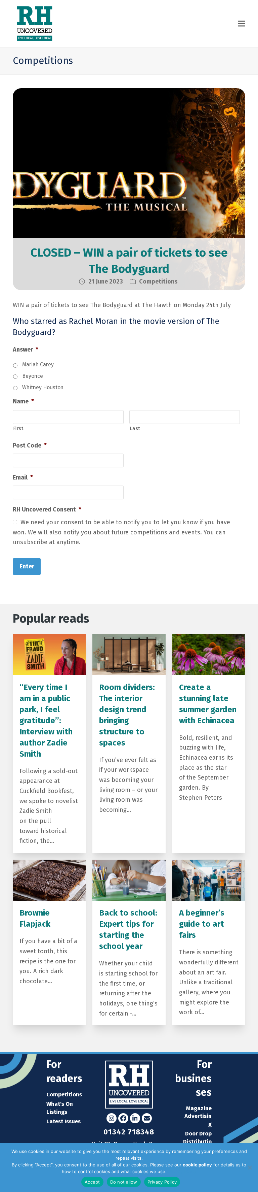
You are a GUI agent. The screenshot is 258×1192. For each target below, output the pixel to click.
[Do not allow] (249, 1167)
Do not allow (123, 1182)
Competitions (158, 281)
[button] (241, 24)
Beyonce (32, 376)
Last (135, 428)
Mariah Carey (38, 364)
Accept (92, 1182)
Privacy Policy (182, 1171)
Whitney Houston (42, 387)
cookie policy (197, 1164)
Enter (26, 566)
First (18, 428)
